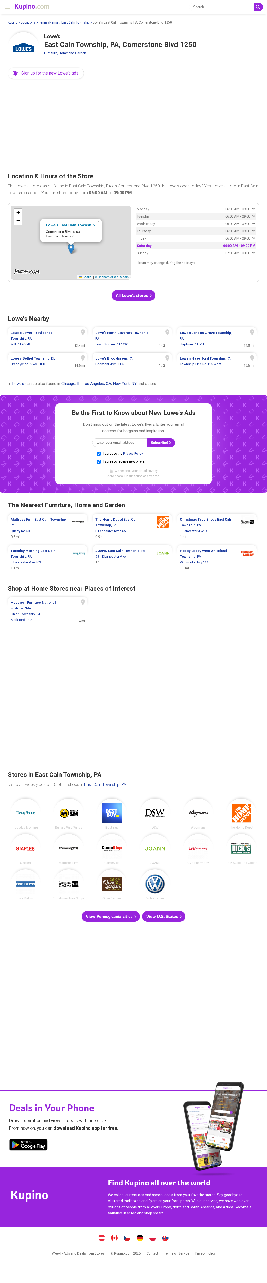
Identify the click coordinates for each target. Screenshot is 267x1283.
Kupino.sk (165, 1238)
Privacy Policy (133, 453)
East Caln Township (75, 22)
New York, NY (125, 383)
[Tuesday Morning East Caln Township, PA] (25, 814)
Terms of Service (176, 1253)
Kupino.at (102, 1238)
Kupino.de (140, 1238)
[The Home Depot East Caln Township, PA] (241, 814)
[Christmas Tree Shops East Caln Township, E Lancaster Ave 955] (216, 528)
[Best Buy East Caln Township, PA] (112, 814)
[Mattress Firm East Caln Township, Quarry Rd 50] (47, 528)
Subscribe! (160, 443)
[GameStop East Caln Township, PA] (112, 849)
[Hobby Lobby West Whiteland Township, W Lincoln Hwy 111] (216, 559)
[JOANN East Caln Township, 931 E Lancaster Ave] (132, 559)
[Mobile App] (28, 1145)
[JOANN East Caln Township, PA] (155, 849)
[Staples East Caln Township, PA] (25, 849)
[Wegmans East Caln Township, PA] (198, 814)
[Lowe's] (23, 48)
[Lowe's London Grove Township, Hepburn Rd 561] (216, 338)
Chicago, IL (71, 383)
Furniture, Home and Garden (65, 53)
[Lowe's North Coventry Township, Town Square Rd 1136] (132, 338)
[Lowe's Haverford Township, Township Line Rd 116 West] (216, 361)
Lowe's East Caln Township (70, 224)
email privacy (148, 471)
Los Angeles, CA (96, 383)
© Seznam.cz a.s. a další (112, 277)
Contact (152, 1253)
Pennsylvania (48, 22)
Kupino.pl (153, 1238)
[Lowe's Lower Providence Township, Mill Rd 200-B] (47, 338)
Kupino (12, 22)
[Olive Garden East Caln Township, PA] (112, 884)
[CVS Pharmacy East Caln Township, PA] (198, 849)
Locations (28, 22)
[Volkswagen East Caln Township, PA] (155, 884)
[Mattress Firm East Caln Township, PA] (68, 849)
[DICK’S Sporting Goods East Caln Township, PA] (241, 849)
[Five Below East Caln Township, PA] (25, 884)
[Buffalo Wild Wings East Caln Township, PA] (68, 814)
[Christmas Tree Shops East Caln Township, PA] (68, 884)
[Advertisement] (133, 124)
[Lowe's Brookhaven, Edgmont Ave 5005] (132, 361)
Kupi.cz (127, 1238)
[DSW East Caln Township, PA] (155, 814)
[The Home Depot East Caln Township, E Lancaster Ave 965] (132, 528)
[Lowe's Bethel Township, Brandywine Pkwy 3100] (47, 361)
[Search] (258, 7)
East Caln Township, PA (105, 784)
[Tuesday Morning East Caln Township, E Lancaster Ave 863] (47, 559)
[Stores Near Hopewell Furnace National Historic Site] (47, 611)
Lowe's (18, 383)
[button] (46, 73)
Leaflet (87, 277)
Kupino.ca (114, 1238)
